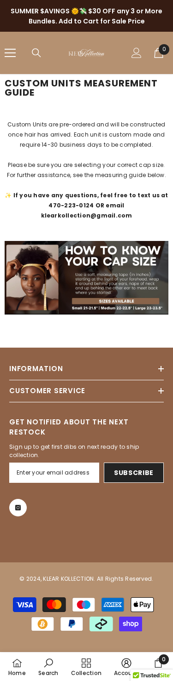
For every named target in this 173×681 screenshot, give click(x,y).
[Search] (36, 52)
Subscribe (134, 472)
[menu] (10, 52)
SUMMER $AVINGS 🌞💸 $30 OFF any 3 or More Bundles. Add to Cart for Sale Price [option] (86, 16)
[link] (48, 666)
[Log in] (136, 53)
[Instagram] (18, 507)
